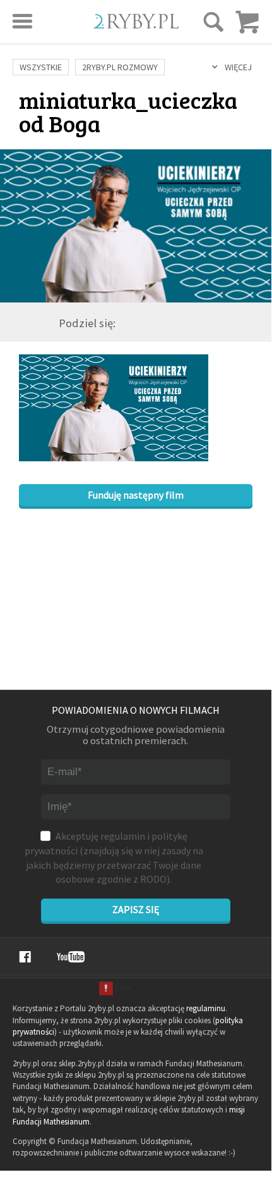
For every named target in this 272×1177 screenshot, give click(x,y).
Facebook (25, 956)
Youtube (71, 956)
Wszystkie (41, 67)
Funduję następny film (136, 495)
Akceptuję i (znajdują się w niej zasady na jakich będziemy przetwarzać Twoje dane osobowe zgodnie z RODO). (114, 857)
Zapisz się (135, 909)
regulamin (122, 836)
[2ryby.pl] (136, 24)
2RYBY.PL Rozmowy (120, 67)
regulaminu (205, 1008)
